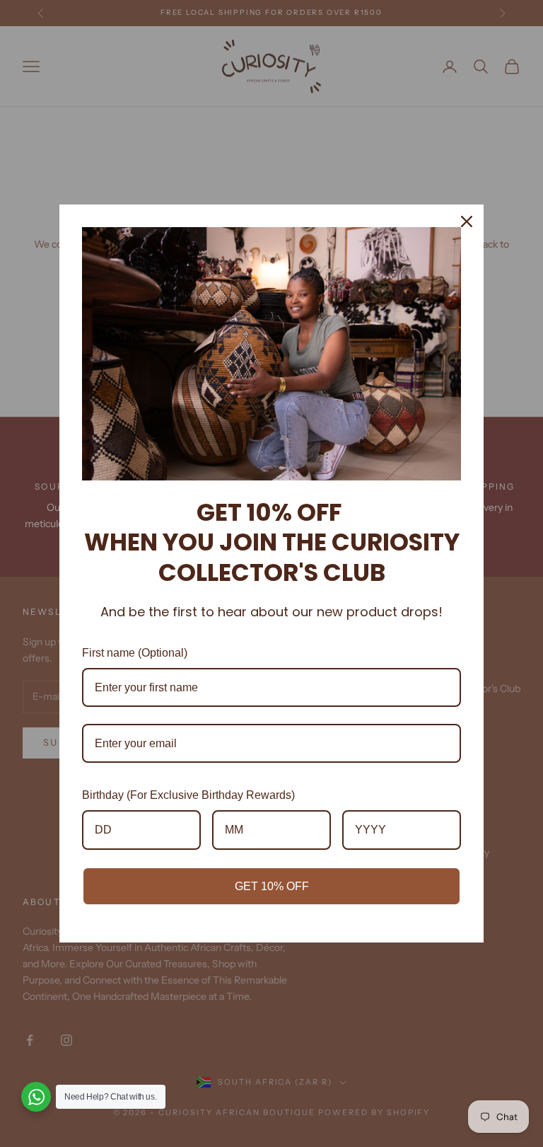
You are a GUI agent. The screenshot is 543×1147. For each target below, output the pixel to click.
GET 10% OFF (272, 886)
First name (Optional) (134, 653)
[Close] (467, 221)
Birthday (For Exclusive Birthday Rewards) (188, 795)
